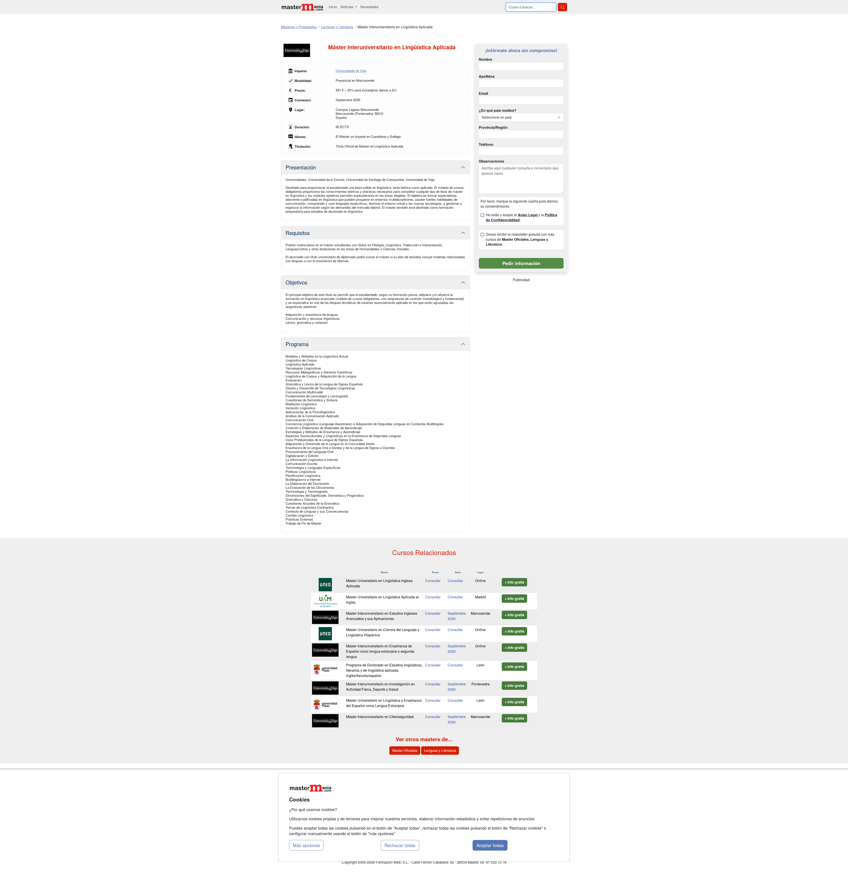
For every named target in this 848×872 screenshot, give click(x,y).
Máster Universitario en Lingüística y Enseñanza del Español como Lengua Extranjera (384, 703)
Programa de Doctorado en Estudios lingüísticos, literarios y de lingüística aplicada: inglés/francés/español (384, 670)
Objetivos (296, 282)
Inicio (333, 6)
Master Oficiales (404, 750)
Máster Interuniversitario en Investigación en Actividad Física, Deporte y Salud (380, 686)
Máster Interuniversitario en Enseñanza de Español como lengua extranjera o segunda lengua (380, 651)
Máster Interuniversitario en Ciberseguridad (380, 716)
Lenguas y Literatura (440, 750)
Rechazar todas (399, 845)
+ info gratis (514, 582)
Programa (297, 344)
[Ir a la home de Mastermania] (302, 7)
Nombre (485, 59)
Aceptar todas (490, 845)
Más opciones (306, 845)
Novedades (369, 6)
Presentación (301, 167)
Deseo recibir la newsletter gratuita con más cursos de (520, 239)
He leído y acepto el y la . (521, 217)
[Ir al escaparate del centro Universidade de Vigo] (305, 50)
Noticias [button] (347, 6)
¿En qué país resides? (497, 110)
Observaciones (491, 161)
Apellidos (487, 76)
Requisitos (298, 233)
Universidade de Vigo (351, 70)
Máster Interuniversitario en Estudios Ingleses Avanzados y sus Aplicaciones (381, 616)
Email (483, 93)
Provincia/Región (493, 127)
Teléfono (486, 144)
